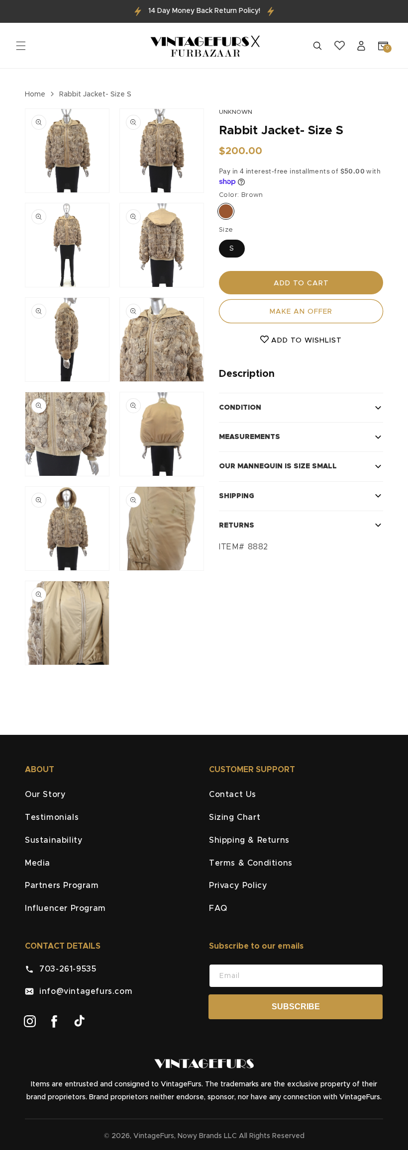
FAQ (218, 908)
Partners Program (62, 885)
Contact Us (232, 794)
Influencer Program (65, 908)
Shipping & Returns (249, 840)
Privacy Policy (238, 885)
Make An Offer (301, 311)
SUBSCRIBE (296, 1006)
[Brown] (226, 211)
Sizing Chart (234, 817)
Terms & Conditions (251, 863)
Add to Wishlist (305, 340)
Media (37, 863)
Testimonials (52, 817)
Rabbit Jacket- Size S (95, 94)
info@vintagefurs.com (83, 991)
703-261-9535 (65, 969)
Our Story (45, 794)
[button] (21, 46)
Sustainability (54, 840)
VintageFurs (153, 1136)
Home (35, 94)
